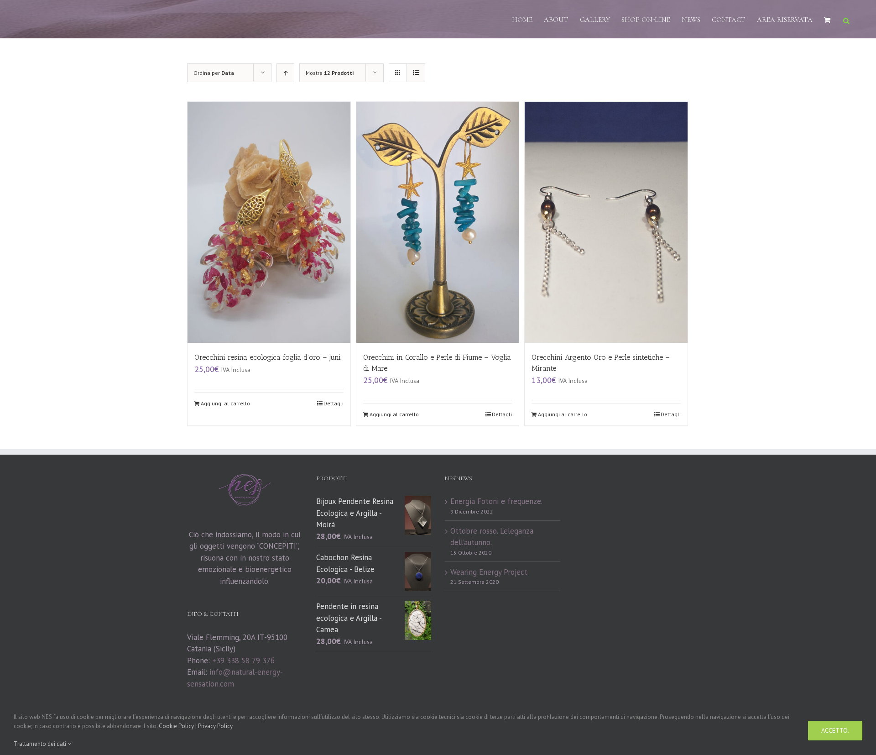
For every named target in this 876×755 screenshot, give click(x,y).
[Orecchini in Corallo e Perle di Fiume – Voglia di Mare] (437, 222)
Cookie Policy (176, 726)
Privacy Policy (215, 726)
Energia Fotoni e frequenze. (496, 501)
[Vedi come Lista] (416, 73)
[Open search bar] (846, 20)
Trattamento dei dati (41, 744)
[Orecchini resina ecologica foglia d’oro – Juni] (269, 222)
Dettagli (333, 403)
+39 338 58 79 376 (243, 660)
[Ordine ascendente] (285, 72)
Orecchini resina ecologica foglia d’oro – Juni (267, 357)
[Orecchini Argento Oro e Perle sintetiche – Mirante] (606, 222)
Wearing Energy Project (488, 572)
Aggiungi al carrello (225, 403)
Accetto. (835, 730)
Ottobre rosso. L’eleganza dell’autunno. (491, 537)
